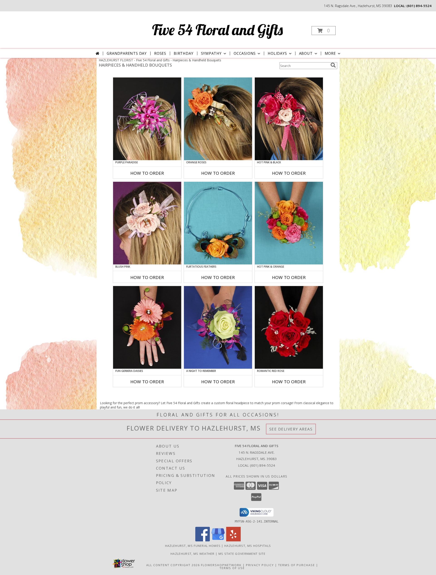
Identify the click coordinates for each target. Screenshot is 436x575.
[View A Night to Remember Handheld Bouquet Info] (218, 327)
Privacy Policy (260, 565)
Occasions (245, 53)
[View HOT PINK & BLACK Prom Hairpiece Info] (289, 118)
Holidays (277, 53)
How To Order (147, 173)
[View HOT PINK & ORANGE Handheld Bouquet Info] (289, 223)
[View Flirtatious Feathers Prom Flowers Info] (218, 223)
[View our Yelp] (233, 540)
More (330, 53)
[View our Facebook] (202, 540)
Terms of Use (232, 568)
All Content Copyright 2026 (173, 565)
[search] (333, 65)
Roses (160, 53)
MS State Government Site (241, 554)
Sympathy (211, 53)
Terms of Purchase (296, 565)
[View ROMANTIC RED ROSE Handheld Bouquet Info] (289, 327)
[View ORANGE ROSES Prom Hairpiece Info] (218, 118)
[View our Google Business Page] (218, 540)
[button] (324, 30)
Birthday (183, 53)
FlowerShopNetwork (221, 565)
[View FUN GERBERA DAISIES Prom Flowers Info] (147, 327)
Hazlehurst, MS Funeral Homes (192, 546)
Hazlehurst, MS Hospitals (247, 546)
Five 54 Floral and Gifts (217, 29)
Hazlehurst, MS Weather (193, 554)
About (306, 53)
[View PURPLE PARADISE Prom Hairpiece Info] (147, 118)
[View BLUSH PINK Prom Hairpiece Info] (147, 223)
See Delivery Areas (291, 429)
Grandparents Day (127, 53)
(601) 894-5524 (418, 5)
